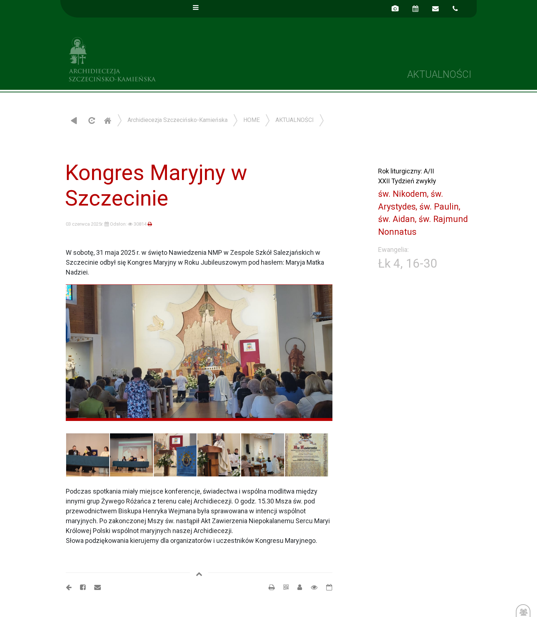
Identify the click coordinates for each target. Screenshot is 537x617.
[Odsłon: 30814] (310, 587)
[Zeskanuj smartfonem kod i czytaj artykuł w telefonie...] (282, 587)
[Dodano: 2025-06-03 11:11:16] (325, 587)
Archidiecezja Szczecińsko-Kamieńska (164, 58)
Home (107, 120)
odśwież (91, 120)
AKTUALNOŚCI (294, 119)
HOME (251, 119)
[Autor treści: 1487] (297, 587)
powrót (74, 120)
